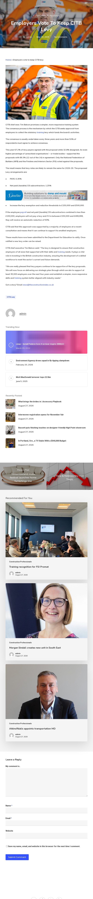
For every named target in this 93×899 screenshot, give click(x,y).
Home (8, 60)
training (40, 132)
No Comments (60, 37)
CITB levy (11, 297)
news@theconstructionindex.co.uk (38, 285)
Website (9, 831)
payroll (23, 212)
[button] (86, 3)
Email (9, 818)
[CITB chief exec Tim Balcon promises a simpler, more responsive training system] (46, 120)
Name (9, 806)
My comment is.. (13, 766)
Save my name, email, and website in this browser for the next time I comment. (44, 846)
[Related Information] (46, 201)
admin (29, 37)
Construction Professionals (46, 16)
